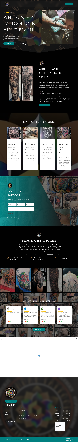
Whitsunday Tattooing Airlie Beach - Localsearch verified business (60, 426)
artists (14, 147)
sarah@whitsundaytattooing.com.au (26, 413)
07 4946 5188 (22, 410)
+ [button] (1, 339)
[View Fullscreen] (1, 342)
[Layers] (76, 339)
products (48, 150)
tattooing (53, 246)
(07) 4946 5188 (44, 101)
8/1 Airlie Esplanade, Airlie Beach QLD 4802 (28, 415)
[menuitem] (25, 4)
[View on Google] (8, 308)
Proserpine (47, 85)
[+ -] (39, 357)
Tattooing (27, 147)
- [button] (1, 340)
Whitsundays (57, 85)
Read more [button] (9, 319)
